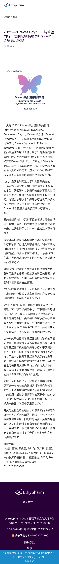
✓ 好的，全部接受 (24, 556)
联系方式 (28, 502)
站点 (29, 548)
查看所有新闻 (10, 16)
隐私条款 (29, 542)
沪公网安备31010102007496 (31, 535)
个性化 (41, 556)
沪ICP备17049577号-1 (40, 529)
